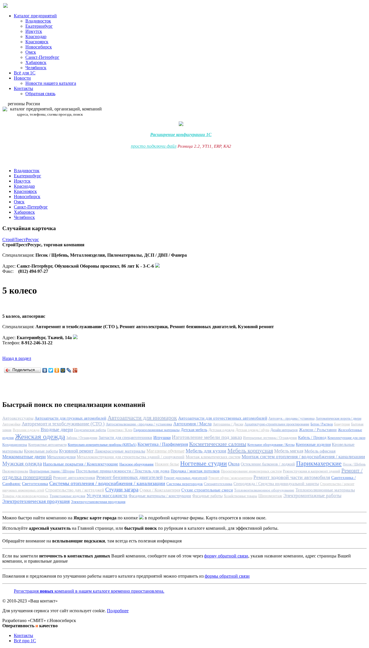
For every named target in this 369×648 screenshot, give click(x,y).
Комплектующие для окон (346, 438)
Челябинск (35, 67)
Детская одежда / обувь (252, 430)
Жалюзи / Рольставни (318, 430)
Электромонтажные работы (312, 495)
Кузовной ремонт (76, 450)
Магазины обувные (165, 450)
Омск (30, 52)
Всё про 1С (25, 640)
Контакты (23, 88)
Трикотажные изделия (67, 496)
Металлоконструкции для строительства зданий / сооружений (130, 457)
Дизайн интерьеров (284, 430)
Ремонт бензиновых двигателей (129, 477)
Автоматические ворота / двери (338, 418)
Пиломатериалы (15, 471)
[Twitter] (51, 370)
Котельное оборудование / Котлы (271, 445)
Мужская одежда (22, 464)
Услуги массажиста (106, 495)
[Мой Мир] (63, 370)
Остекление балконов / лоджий (268, 464)
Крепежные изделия (313, 444)
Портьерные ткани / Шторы (52, 471)
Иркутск (33, 31)
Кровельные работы (41, 451)
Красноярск (36, 41)
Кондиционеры (14, 444)
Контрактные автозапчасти (47, 445)
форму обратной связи (226, 555)
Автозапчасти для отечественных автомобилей (222, 418)
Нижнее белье (167, 464)
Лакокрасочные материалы (120, 451)
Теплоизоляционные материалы (325, 490)
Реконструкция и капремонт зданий (311, 471)
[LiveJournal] (69, 370)
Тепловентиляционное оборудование (264, 490)
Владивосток (38, 20)
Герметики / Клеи (119, 430)
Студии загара (121, 490)
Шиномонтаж (270, 496)
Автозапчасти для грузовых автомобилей (70, 418)
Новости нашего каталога (50, 83)
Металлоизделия (61, 457)
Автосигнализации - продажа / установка (139, 424)
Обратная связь (40, 93)
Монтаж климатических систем (213, 457)
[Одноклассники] (57, 370)
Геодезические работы (90, 430)
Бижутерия (342, 424)
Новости (22, 78)
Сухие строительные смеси (207, 490)
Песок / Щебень (354, 464)
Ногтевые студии (203, 463)
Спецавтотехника (218, 484)
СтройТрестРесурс (20, 239)
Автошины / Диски (228, 424)
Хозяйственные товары (240, 496)
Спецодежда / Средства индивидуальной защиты (276, 484)
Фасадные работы (207, 496)
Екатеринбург (39, 26)
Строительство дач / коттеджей (74, 490)
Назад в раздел (16, 358)
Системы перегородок (184, 484)
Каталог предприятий (35, 15)
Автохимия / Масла (192, 423)
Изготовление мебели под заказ (207, 437)
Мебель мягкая (288, 450)
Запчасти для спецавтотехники (125, 437)
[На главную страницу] (5, 6)
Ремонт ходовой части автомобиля (291, 477)
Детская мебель (194, 430)
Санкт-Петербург (42, 57)
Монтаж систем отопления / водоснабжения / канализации (303, 456)
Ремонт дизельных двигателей (185, 478)
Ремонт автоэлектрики (74, 477)
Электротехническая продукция (36, 501)
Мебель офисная (320, 451)
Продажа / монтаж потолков (195, 471)
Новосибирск (38, 46)
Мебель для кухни (206, 451)
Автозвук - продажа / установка (291, 418)
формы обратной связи (227, 576)
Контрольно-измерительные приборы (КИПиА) (102, 445)
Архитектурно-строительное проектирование (276, 424)
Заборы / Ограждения (81, 438)
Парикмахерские (319, 463)
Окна (234, 464)
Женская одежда (40, 436)
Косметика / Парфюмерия (163, 444)
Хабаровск (35, 62)
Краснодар (35, 36)
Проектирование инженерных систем (251, 471)
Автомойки (11, 424)
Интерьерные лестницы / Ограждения (270, 438)
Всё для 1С (24, 72)
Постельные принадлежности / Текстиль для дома (123, 471)
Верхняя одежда (26, 430)
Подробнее (118, 610)
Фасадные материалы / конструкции (160, 496)
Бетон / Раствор (321, 424)
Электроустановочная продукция (98, 501)
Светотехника (35, 483)
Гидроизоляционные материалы (156, 430)
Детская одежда (221, 430)
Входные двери (57, 429)
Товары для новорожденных (25, 496)
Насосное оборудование (136, 464)
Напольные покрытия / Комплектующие (80, 464)
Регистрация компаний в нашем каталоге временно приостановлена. (89, 591)
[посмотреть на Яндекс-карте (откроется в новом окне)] (157, 266)
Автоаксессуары (17, 418)
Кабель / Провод (312, 437)
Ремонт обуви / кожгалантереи (230, 478)
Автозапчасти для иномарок (142, 417)
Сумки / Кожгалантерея (160, 490)
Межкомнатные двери (24, 456)
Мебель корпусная (250, 450)
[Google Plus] (75, 370)
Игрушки (162, 437)
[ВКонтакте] (45, 370)
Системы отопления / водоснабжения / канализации (107, 483)
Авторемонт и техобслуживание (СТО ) (63, 424)
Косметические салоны (217, 444)
